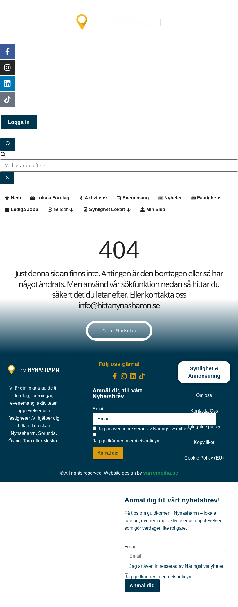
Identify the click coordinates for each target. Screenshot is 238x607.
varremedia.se (160, 473)
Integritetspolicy (204, 426)
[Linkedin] (7, 83)
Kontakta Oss (204, 410)
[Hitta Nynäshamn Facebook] (7, 51)
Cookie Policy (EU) (204, 457)
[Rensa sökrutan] (7, 178)
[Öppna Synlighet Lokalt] (128, 209)
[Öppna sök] (8, 144)
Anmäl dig (108, 453)
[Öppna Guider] (71, 209)
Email (98, 408)
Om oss (204, 395)
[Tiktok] (7, 99)
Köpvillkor (204, 442)
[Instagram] (7, 67)
